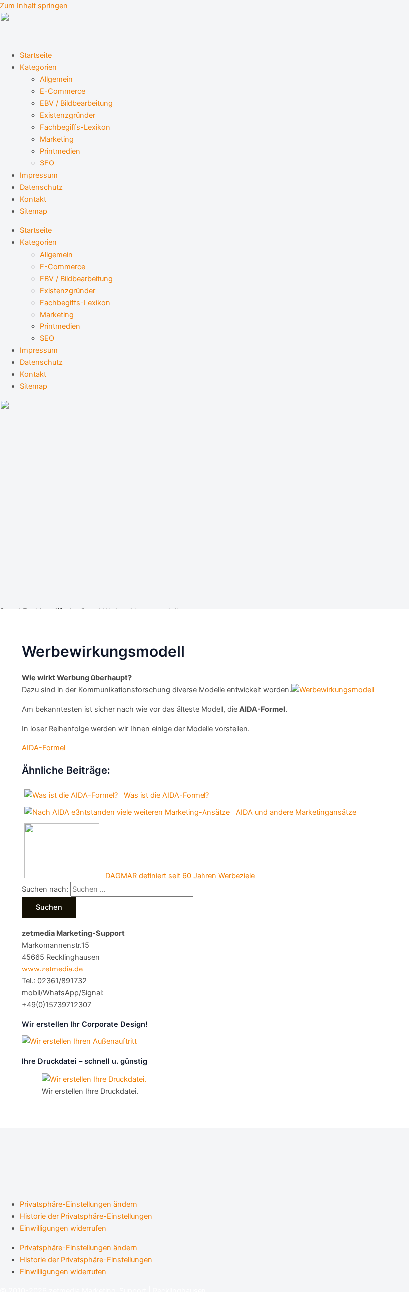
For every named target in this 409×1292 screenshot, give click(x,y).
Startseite (36, 55)
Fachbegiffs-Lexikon (75, 127)
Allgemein (56, 79)
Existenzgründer (67, 115)
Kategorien (38, 67)
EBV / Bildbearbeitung (76, 103)
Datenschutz (41, 187)
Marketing (57, 139)
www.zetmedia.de (52, 969)
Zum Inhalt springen (34, 5)
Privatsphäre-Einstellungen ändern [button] (78, 1204)
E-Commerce (62, 91)
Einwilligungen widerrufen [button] (63, 1228)
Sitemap (33, 211)
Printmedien (60, 151)
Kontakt (33, 199)
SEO (47, 163)
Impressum (39, 175)
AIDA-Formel (43, 747)
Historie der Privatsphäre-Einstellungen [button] (86, 1216)
